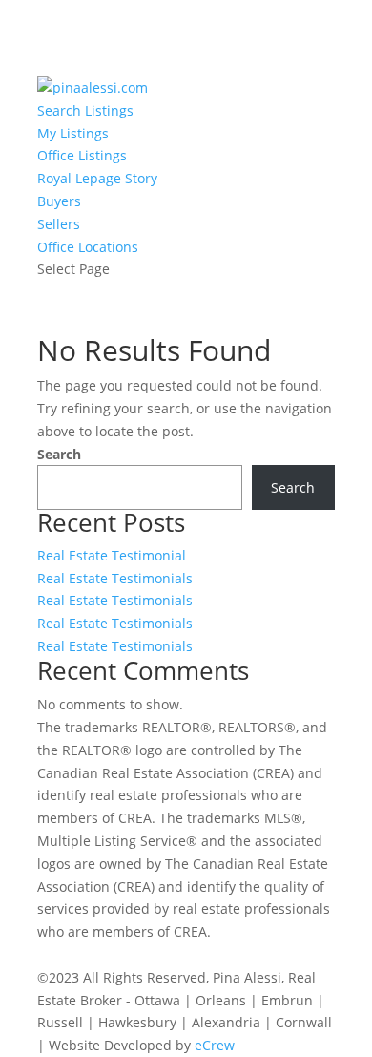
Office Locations (87, 247)
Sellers (58, 224)
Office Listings (82, 155)
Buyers (59, 201)
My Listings (73, 133)
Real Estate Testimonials (115, 578)
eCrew (215, 1045)
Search (59, 454)
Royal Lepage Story (97, 178)
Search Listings (85, 110)
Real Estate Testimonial (111, 555)
